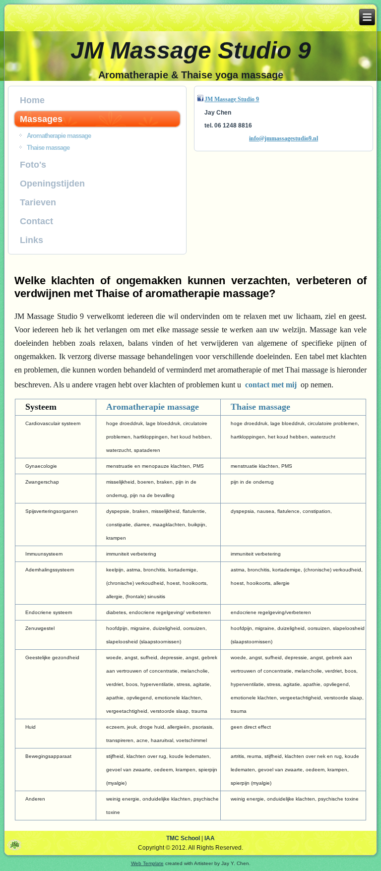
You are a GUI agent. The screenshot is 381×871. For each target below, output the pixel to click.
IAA (209, 838)
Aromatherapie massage (59, 135)
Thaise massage (48, 147)
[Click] (200, 99)
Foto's (33, 165)
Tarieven (38, 202)
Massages (41, 119)
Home (32, 100)
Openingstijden (52, 183)
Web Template (147, 863)
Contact (36, 221)
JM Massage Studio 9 (190, 50)
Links (31, 240)
